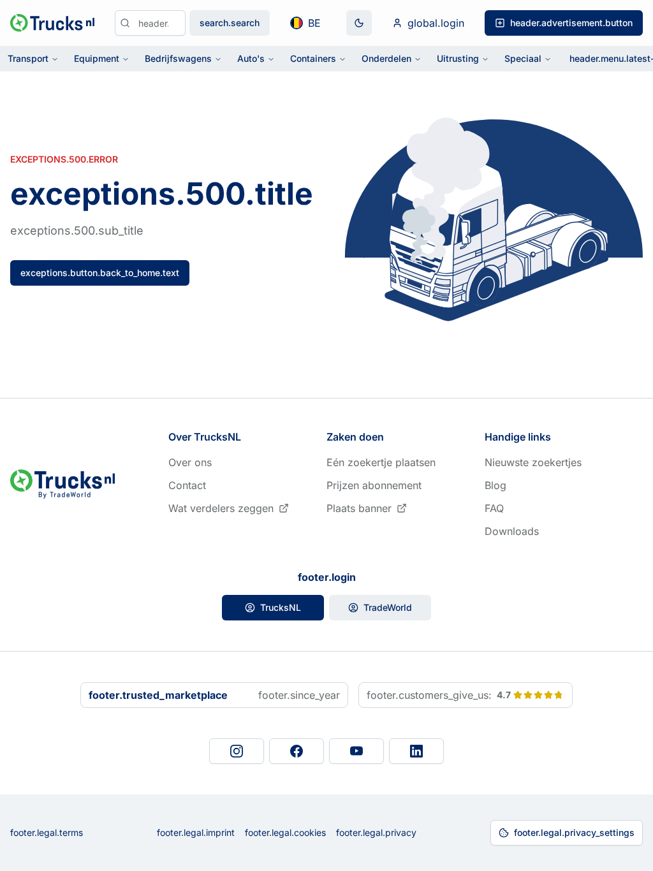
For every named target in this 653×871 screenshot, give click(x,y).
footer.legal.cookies (285, 832)
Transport (28, 58)
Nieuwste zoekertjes (533, 462)
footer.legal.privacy (376, 832)
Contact (187, 485)
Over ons (190, 462)
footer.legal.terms (46, 832)
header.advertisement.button (571, 22)
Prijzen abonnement (374, 485)
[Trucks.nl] (52, 23)
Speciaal (522, 58)
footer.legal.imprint (196, 832)
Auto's (251, 58)
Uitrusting (458, 58)
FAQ (494, 508)
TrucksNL (280, 607)
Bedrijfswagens (178, 58)
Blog (495, 485)
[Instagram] (236, 751)
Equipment (96, 58)
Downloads (512, 531)
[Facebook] (296, 751)
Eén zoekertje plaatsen (381, 462)
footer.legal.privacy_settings (574, 832)
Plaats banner (359, 508)
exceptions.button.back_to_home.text (99, 272)
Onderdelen (386, 58)
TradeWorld (387, 607)
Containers (313, 58)
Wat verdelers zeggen (221, 508)
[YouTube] (356, 751)
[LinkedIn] (416, 751)
